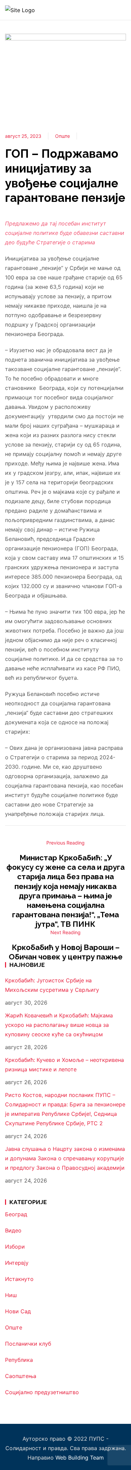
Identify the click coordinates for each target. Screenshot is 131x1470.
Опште (62, 136)
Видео (13, 1230)
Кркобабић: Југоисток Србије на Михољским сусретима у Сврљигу (52, 985)
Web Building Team (79, 1457)
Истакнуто (19, 1279)
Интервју (17, 1262)
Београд (16, 1214)
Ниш (11, 1295)
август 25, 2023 (23, 136)
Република (19, 1359)
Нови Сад (18, 1311)
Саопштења (20, 1376)
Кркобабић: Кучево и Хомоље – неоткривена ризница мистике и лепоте (64, 1064)
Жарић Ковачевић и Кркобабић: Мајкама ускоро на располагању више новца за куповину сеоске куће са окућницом (59, 1025)
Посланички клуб (28, 1343)
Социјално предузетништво (42, 1392)
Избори (15, 1246)
